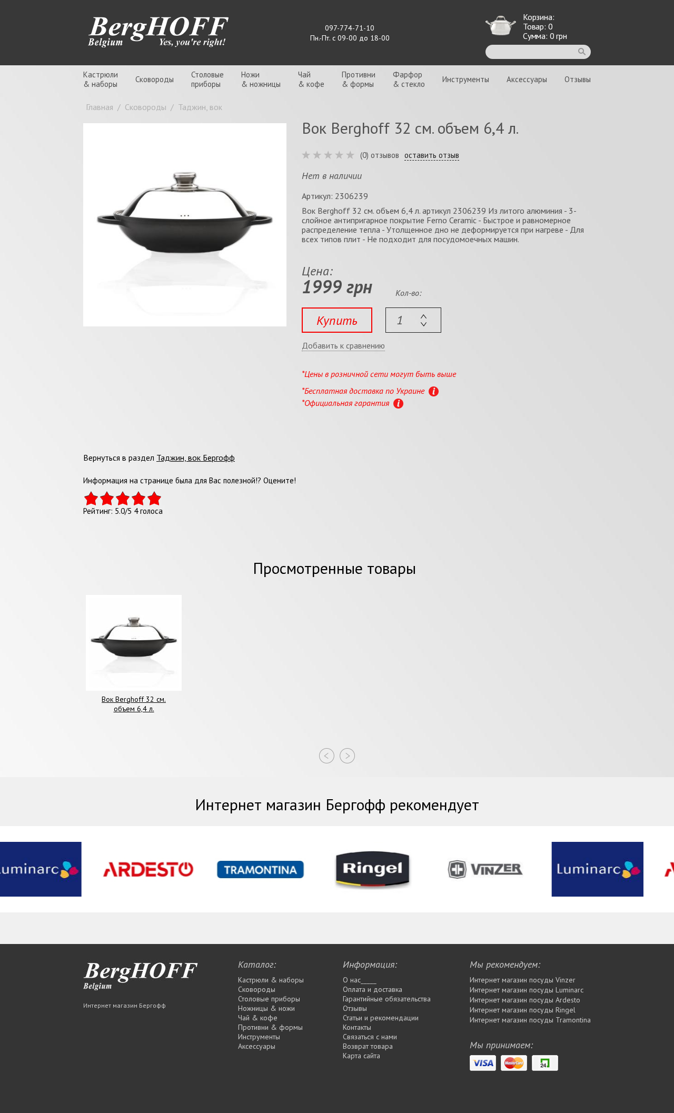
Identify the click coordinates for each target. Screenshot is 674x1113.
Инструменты (465, 79)
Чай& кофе (311, 79)
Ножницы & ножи (266, 1008)
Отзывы (577, 79)
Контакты (357, 1027)
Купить (337, 320)
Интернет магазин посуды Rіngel (523, 1010)
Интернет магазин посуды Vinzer (523, 980)
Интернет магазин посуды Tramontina (530, 1020)
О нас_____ (359, 980)
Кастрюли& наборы (100, 79)
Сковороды (154, 79)
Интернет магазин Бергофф (124, 1005)
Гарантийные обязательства (387, 998)
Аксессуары (527, 79)
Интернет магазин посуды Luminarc (526, 990)
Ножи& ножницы (261, 79)
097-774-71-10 (349, 28)
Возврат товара (368, 1046)
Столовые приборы (269, 998)
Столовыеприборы (207, 79)
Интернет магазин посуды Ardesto (525, 1000)
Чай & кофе (257, 1017)
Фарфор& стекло (409, 79)
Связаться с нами (370, 1036)
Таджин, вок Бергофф (195, 457)
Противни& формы (358, 79)
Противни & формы (270, 1027)
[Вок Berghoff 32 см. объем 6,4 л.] (184, 224)
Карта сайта (361, 1055)
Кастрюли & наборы (271, 980)
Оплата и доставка (372, 989)
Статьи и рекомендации (381, 1017)
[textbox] (413, 320)
